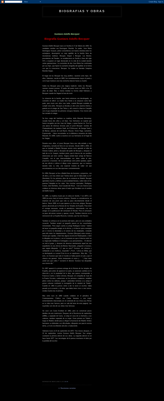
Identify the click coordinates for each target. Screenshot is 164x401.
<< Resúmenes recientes (67, 388)
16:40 (66, 381)
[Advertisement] (82, 23)
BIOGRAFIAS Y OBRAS (82, 11)
